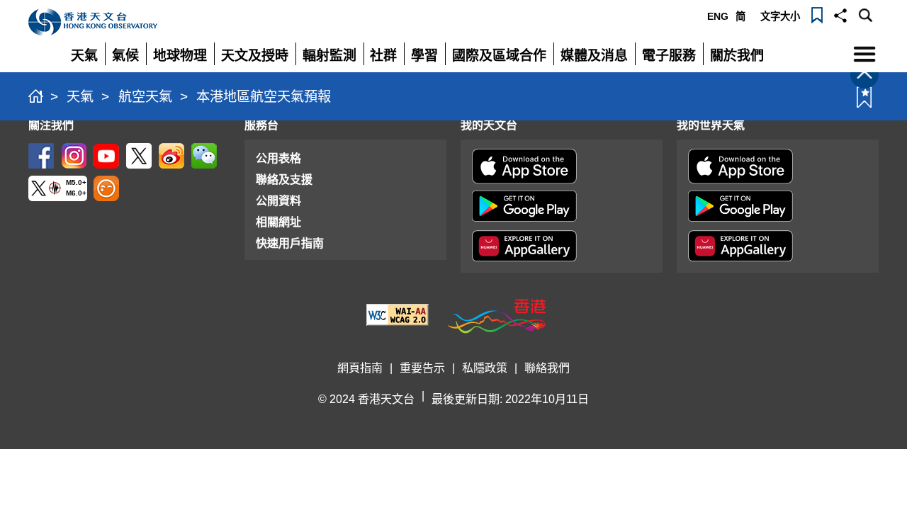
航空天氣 (145, 96)
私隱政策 (484, 368)
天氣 (80, 96)
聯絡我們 (547, 368)
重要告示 (422, 368)
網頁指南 (360, 368)
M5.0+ (76, 182)
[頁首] (864, 74)
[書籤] (817, 14)
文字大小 (780, 16)
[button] (840, 14)
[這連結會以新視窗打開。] (41, 155)
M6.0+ (76, 193)
